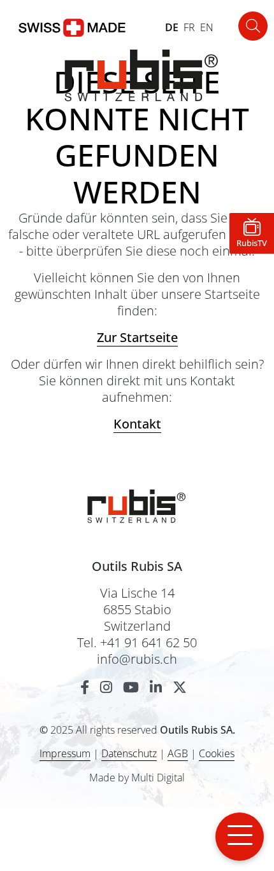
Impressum (65, 753)
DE (171, 27)
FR (189, 27)
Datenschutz (129, 753)
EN (206, 27)
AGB (178, 753)
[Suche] (253, 26)
